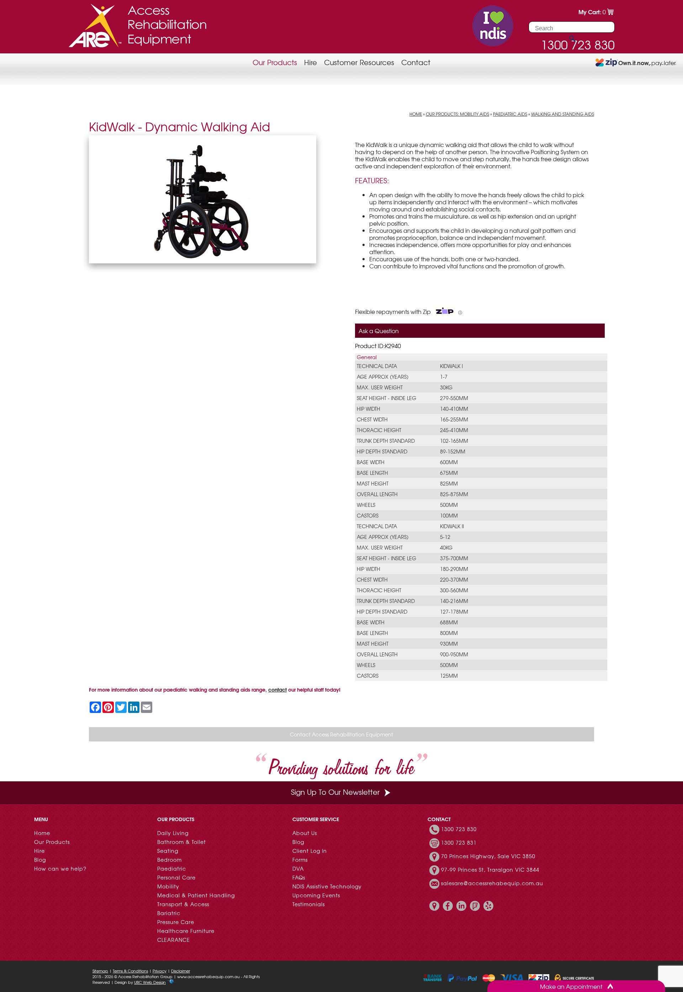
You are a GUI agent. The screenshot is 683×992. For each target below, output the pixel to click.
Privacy (159, 970)
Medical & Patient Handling (196, 895)
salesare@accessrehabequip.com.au (492, 883)
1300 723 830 (459, 829)
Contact (415, 62)
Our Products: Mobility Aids (457, 114)
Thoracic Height (379, 430)
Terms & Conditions (130, 970)
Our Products (275, 62)
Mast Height (372, 483)
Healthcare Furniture (186, 930)
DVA (298, 868)
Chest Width (372, 419)
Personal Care (176, 877)
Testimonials (308, 904)
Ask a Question (379, 330)
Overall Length (377, 494)
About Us (304, 832)
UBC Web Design (150, 982)
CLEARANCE (173, 939)
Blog (40, 859)
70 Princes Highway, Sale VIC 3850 (488, 856)
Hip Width (368, 408)
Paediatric (171, 868)
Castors (367, 515)
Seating (167, 850)
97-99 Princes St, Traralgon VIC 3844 (490, 869)
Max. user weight (380, 387)
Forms (300, 859)
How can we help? (60, 868)
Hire (310, 62)
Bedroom (169, 859)
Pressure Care (175, 921)
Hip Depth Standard (382, 451)
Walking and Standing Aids (562, 114)
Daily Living (173, 832)
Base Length (372, 472)
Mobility (168, 886)
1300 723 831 (459, 842)
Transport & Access (183, 904)
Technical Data (377, 365)
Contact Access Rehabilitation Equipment (341, 734)
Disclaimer (180, 970)
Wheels (366, 504)
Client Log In (309, 850)
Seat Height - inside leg (386, 397)
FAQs (298, 877)
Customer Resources (359, 62)
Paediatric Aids (510, 114)
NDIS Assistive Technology (327, 886)
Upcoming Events (316, 895)
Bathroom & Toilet (181, 841)
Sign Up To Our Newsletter (335, 792)
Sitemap (100, 970)
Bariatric (168, 913)
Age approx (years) (382, 376)
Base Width (371, 462)
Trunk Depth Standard (386, 440)
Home (415, 114)
